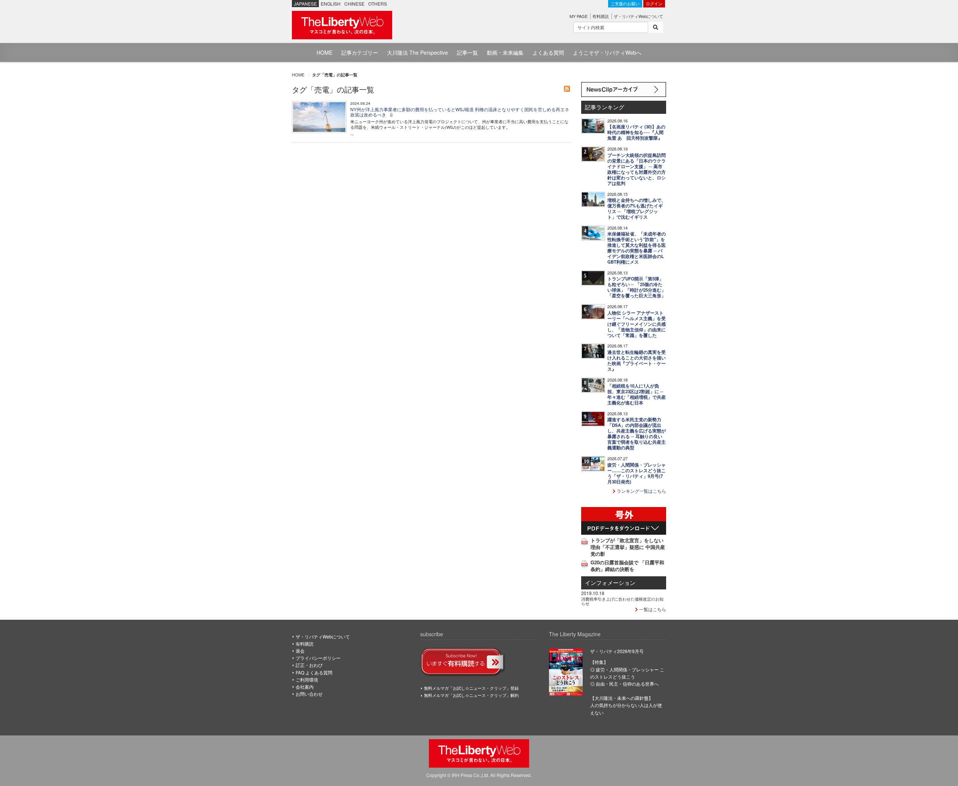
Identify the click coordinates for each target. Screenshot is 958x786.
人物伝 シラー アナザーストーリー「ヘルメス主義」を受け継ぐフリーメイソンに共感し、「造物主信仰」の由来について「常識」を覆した (636, 324)
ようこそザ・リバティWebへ (607, 52)
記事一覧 (467, 52)
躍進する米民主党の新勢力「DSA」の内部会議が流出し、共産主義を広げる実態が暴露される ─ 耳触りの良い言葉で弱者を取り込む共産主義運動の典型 (636, 433)
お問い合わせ (309, 694)
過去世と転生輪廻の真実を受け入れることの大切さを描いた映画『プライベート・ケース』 (636, 360)
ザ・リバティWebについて (638, 16)
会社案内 (305, 686)
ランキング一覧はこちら (641, 491)
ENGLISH (331, 3)
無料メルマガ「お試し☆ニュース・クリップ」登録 (471, 688)
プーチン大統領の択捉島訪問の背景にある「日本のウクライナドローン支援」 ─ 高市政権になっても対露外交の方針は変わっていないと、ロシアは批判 (636, 169)
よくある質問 (548, 52)
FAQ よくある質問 (314, 672)
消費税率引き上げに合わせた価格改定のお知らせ (622, 601)
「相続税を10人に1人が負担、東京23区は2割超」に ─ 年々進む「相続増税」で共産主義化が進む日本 (636, 394)
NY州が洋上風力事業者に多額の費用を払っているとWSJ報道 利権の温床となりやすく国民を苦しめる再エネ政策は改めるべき (459, 112)
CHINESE (354, 3)
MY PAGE (579, 16)
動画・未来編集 (505, 52)
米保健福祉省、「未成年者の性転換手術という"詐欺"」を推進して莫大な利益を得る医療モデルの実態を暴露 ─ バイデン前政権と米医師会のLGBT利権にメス (636, 248)
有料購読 (600, 16)
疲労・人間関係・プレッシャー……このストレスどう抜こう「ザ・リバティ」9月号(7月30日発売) (636, 473)
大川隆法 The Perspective (417, 52)
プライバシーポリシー (318, 658)
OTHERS (377, 3)
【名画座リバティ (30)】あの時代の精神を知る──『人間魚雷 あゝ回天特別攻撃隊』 (636, 132)
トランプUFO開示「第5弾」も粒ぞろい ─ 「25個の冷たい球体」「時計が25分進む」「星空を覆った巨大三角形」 (636, 287)
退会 (300, 650)
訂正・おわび (309, 665)
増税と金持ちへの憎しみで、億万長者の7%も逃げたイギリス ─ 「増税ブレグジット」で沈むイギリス (636, 208)
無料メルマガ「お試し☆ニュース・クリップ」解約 (471, 695)
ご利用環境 (307, 679)
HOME (324, 52)
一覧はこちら (652, 609)
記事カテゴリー (359, 52)
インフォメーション (610, 582)
